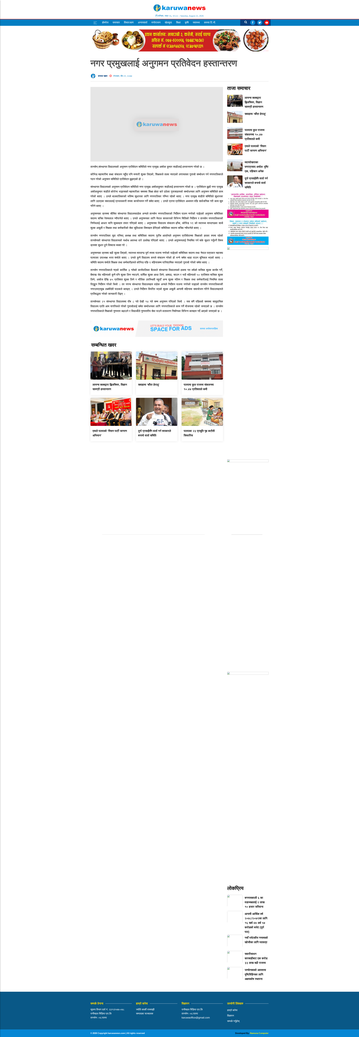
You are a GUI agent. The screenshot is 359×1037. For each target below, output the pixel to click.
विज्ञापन (230, 1015)
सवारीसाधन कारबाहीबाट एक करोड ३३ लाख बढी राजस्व (256, 958)
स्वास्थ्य (196, 22)
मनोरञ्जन (156, 22)
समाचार (116, 22)
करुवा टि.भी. (210, 22)
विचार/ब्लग (129, 22)
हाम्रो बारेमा (232, 1010)
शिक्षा (178, 22)
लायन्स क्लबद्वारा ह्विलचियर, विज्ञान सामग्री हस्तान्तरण (254, 102)
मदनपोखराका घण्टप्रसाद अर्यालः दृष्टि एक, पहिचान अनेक (256, 167)
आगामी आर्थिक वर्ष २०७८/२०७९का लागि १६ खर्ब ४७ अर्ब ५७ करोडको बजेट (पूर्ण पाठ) (256, 922)
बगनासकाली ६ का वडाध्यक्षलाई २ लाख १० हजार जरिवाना (255, 902)
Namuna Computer (259, 1033)
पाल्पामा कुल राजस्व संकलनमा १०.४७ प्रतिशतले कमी (254, 134)
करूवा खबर (102, 76)
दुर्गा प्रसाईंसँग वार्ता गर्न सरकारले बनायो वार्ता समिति (256, 183)
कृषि (187, 22)
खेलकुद (168, 22)
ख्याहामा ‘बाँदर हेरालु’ (148, 384)
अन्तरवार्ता (142, 22)
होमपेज (105, 22)
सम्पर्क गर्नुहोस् (233, 1021)
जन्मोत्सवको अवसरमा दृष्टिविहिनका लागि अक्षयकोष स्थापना (255, 974)
